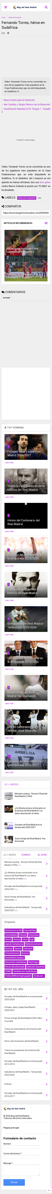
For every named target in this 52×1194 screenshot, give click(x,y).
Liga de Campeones (14, 944)
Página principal (11, 1128)
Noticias (8, 948)
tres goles (45, 182)
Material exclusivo (33, 944)
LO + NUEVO (11, 784)
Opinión (18, 948)
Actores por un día (13, 930)
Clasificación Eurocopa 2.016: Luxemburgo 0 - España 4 (23, 250)
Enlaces (22, 935)
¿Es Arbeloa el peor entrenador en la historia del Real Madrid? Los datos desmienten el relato (30, 810)
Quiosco (25, 953)
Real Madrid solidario (14, 958)
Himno (8, 939)
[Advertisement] (23, 56)
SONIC (8, 971)
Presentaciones (12, 953)
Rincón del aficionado (15, 967)
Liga (32, 939)
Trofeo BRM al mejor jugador (18, 976)
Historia (16, 939)
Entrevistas (33, 935)
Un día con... (39, 976)
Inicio (3, 17)
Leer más (9, 462)
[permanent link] (8, 33)
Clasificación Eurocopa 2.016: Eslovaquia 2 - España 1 (23, 276)
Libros (25, 939)
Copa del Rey (30, 930)
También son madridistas (24, 971)
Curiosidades (11, 935)
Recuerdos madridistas (15, 962)
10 (9, 756)
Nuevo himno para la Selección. (19, 100)
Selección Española (15, 17)
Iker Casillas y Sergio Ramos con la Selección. (27, 104)
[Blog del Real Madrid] (25, 8)
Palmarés (28, 948)
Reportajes (33, 962)
